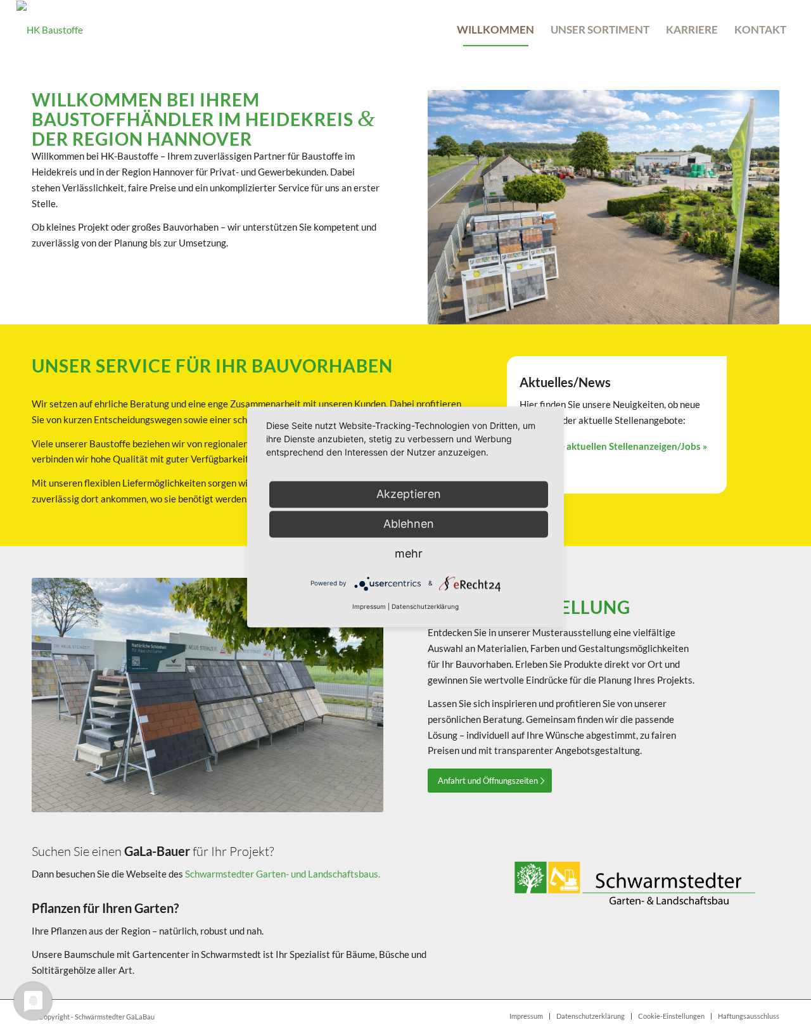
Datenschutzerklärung (425, 607)
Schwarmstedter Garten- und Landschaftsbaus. (282, 873)
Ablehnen (408, 523)
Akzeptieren (408, 494)
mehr (409, 553)
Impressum (369, 607)
